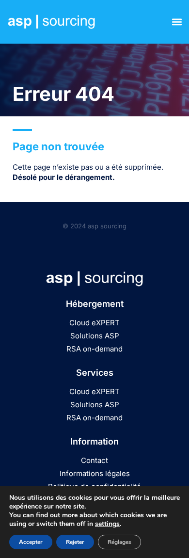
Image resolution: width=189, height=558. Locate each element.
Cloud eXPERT (94, 322)
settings (107, 524)
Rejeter (75, 542)
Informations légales (95, 473)
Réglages (119, 542)
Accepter (31, 542)
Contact (94, 460)
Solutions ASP (94, 335)
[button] (177, 22)
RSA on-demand (94, 348)
